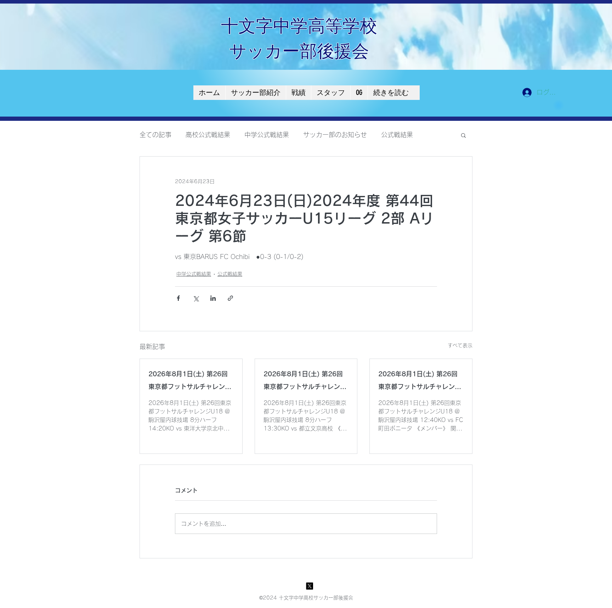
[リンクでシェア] (230, 298)
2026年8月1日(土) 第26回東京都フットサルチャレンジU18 (189, 382)
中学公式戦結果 (266, 134)
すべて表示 (460, 345)
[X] (309, 586)
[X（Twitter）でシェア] (195, 298)
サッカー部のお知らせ (335, 134)
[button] (463, 135)
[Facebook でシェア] (178, 298)
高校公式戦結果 (208, 134)
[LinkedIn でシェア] (213, 298)
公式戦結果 (397, 134)
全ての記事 (155, 134)
